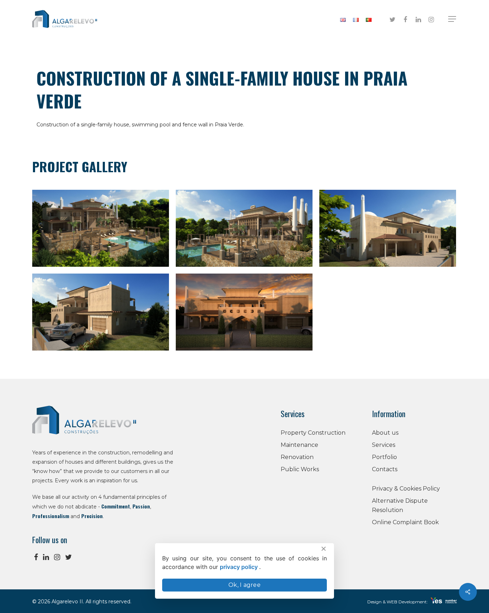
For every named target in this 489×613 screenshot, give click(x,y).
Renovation (297, 457)
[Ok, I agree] (323, 548)
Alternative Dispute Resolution (400, 505)
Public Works (300, 469)
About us (385, 432)
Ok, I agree (244, 584)
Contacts (384, 469)
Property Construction (313, 432)
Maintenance (299, 444)
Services (383, 444)
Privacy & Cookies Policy (406, 488)
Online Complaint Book (405, 522)
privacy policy (239, 566)
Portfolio (384, 457)
